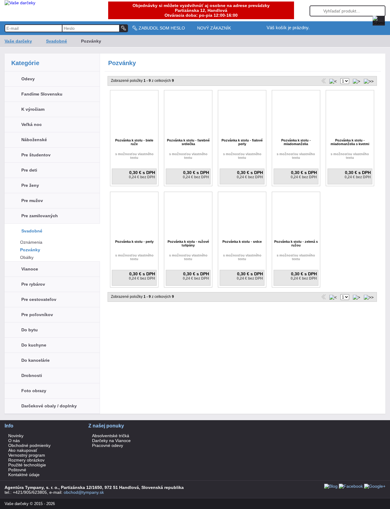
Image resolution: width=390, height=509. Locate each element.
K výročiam (32, 109)
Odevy (28, 78)
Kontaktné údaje (24, 474)
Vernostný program (26, 455)
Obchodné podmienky (29, 445)
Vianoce (29, 269)
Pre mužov (32, 200)
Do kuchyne (33, 345)
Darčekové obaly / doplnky (49, 405)
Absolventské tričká (110, 435)
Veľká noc (31, 124)
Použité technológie (27, 464)
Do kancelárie (35, 360)
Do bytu (29, 329)
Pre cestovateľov (38, 299)
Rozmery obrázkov (26, 460)
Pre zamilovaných (39, 215)
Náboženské (34, 139)
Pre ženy (30, 185)
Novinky (15, 435)
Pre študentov (36, 154)
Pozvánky (30, 249)
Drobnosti (31, 375)
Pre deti (29, 170)
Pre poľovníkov (37, 314)
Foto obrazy (33, 390)
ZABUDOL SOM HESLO (162, 28)
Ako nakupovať (22, 450)
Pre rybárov (33, 284)
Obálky (27, 257)
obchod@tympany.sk (84, 492)
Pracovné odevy (107, 445)
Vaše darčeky (18, 41)
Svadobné (56, 41)
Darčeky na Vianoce (111, 440)
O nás (14, 440)
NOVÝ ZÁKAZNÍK (214, 28)
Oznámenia (31, 242)
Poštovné (17, 469)
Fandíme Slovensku (41, 94)
